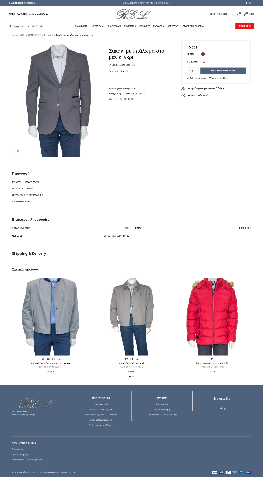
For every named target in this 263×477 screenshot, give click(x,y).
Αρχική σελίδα (18, 35)
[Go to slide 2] (133, 376)
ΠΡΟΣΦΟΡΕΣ (244, 26)
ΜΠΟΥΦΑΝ (57, 367)
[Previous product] (242, 35)
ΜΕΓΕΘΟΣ (192, 61)
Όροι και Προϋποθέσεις (101, 419)
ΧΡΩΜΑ (191, 54)
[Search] (232, 14)
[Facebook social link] (246, 3)
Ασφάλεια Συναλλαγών (101, 409)
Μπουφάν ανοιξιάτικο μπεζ (131, 363)
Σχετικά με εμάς (101, 404)
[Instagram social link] (250, 3)
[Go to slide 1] (130, 376)
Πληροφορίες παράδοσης (101, 425)
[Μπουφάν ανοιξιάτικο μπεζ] (131, 317)
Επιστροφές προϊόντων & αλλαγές (101, 414)
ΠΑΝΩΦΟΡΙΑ (34, 35)
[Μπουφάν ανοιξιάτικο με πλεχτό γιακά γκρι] (51, 317)
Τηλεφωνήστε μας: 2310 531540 (27, 26)
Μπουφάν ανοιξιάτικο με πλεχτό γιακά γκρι (51, 363)
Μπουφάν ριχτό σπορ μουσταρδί (212, 363)
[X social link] (121, 99)
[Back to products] (245, 35)
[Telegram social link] (132, 99)
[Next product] (249, 35)
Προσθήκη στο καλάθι (223, 70)
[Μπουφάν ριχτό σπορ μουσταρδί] (212, 317)
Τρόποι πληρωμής (162, 409)
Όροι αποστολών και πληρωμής (162, 414)
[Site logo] (131, 13)
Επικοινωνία (162, 404)
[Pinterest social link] (125, 99)
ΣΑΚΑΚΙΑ (48, 35)
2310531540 (32, 3)
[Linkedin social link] (128, 99)
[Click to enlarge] (18, 151)
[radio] (203, 54)
